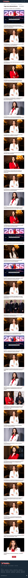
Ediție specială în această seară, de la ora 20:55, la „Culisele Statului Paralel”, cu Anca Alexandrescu (13, 315)
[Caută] (22, 1)
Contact (2, 565)
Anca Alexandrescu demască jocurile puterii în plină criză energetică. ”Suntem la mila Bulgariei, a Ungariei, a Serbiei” (13, 80)
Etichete (8, 4)
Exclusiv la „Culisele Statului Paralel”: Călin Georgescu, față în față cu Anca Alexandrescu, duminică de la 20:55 (13, 279)
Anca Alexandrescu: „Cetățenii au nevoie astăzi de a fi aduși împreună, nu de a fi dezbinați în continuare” (13, 135)
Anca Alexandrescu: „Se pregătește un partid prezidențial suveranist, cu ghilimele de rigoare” (13, 426)
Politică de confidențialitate (11, 565)
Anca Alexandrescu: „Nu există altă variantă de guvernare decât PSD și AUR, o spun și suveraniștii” (14, 153)
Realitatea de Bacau (8, 572)
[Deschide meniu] (24, 1)
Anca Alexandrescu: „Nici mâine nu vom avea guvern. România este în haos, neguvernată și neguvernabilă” (13, 226)
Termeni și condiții (5, 565)
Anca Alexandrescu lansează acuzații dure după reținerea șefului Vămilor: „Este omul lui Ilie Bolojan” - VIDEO (14, 536)
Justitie (23, 367)
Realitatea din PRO (23, 572)
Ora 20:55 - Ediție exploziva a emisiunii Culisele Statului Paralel (13, 243)
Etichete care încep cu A (14, 4)
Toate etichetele (22, 6)
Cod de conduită (16, 565)
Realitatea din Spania (3, 572)
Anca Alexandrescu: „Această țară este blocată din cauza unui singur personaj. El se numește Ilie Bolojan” (13, 190)
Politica (23, 24)
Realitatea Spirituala (13, 572)
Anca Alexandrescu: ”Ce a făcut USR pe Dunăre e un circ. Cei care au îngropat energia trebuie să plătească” (14, 45)
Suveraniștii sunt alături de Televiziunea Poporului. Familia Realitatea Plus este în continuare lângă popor (13, 261)
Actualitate (22, 259)
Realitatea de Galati (18, 572)
